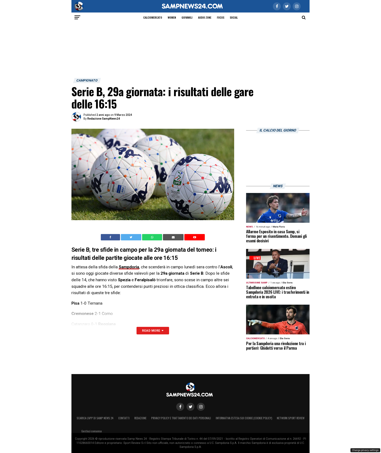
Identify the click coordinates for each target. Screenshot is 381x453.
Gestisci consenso (91, 431)
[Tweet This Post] (131, 237)
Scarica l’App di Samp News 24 (95, 418)
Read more (151, 330)
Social (234, 17)
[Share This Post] (152, 237)
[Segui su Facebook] (180, 407)
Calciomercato (152, 17)
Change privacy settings (365, 450)
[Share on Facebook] (111, 237)
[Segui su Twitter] (190, 407)
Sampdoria (129, 267)
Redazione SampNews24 (103, 118)
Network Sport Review (290, 418)
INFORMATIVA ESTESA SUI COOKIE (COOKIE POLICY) (244, 418)
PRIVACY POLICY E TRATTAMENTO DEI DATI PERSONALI (181, 418)
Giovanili (187, 17)
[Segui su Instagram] (201, 407)
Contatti (124, 418)
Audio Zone (204, 17)
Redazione (140, 418)
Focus (220, 17)
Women (172, 17)
